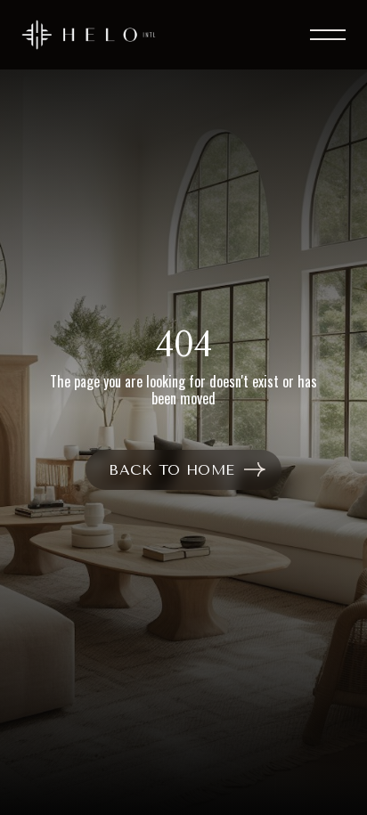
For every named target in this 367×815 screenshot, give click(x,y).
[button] (321, 34)
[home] (88, 35)
